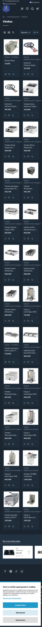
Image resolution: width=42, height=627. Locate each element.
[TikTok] (16, 571)
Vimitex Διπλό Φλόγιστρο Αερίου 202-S (29, 269)
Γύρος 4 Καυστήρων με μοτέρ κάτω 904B (29, 516)
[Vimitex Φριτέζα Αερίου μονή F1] (11, 499)
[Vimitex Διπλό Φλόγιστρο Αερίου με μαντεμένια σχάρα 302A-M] (11, 252)
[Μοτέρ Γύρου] (11, 47)
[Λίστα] (9, 32)
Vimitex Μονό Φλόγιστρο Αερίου (29, 146)
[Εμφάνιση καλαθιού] (37, 8)
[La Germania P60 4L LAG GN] (9, 552)
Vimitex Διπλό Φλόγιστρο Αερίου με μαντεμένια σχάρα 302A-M (11, 269)
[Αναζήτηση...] (32, 8)
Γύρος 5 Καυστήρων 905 (30, 434)
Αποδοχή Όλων (20, 605)
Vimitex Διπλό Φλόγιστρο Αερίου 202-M (10, 310)
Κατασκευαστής (13, 17)
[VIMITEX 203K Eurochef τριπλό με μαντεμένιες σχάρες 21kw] (30, 335)
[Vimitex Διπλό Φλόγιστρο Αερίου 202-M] (11, 294)
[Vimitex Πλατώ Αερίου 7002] (11, 211)
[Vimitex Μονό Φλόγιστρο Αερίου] (30, 129)
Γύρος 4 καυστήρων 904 (30, 393)
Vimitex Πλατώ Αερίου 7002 (10, 228)
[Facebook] (5, 571)
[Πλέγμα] (5, 32)
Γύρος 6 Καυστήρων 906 (11, 475)
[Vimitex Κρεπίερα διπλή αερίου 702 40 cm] (11, 335)
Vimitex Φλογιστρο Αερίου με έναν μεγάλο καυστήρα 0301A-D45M (30, 187)
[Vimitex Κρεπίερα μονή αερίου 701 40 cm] (11, 170)
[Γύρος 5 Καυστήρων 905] (30, 417)
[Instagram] (10, 571)
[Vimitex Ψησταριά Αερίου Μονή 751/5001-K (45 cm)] (11, 376)
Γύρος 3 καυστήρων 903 (30, 310)
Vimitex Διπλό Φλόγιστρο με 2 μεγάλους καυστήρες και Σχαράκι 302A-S (30, 228)
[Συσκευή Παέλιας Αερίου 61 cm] (11, 88)
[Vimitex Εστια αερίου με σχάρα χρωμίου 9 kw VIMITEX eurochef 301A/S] (30, 88)
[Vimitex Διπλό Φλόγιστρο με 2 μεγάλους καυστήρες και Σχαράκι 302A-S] (30, 211)
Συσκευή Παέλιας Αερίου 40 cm (30, 64)
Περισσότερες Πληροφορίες (12, 598)
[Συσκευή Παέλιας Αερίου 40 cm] (30, 47)
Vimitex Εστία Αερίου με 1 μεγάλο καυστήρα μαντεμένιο (10, 146)
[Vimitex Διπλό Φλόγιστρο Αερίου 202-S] (30, 252)
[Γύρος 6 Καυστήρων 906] (11, 458)
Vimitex (7, 57)
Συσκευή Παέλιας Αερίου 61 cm (11, 105)
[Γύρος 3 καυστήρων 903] (30, 294)
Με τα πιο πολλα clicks (11, 541)
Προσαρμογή (20, 613)
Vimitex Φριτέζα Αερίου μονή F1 (11, 516)
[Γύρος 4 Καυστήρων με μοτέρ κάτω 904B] (30, 499)
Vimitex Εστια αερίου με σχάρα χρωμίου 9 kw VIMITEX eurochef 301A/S (30, 105)
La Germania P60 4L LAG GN (20, 549)
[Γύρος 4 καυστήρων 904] (30, 376)
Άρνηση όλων (20, 620)
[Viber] (22, 571)
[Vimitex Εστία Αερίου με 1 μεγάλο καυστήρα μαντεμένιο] (11, 129)
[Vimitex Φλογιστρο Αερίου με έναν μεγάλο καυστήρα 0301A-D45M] (30, 170)
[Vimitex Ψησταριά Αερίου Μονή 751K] (11, 417)
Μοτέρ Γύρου (10, 60)
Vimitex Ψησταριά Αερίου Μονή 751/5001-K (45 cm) (11, 393)
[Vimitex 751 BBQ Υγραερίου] (30, 458)
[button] (6, 74)
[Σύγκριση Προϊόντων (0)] (12, 32)
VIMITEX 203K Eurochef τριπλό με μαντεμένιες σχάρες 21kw (30, 352)
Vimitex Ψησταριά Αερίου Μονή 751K (11, 434)
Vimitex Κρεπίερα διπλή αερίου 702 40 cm (11, 349)
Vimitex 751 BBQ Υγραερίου (30, 475)
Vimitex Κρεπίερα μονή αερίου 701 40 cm (11, 187)
